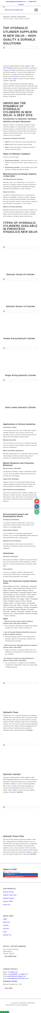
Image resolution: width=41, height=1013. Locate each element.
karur (4, 609)
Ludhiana (5, 603)
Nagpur (22, 599)
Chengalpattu (34, 607)
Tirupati (14, 588)
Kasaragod (30, 597)
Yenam (6, 616)
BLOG (5, 932)
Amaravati (16, 586)
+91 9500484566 (12, 974)
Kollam (34, 595)
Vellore (19, 605)
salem (15, 605)
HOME (5, 919)
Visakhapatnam (24, 586)
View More (29, 730)
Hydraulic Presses (8, 892)
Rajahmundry (21, 588)
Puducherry (28, 613)
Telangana (10, 609)
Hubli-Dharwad (14, 592)
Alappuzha (12, 597)
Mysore (31, 590)
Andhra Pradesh (7, 586)
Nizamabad (30, 609)
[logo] (17, 10)
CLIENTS (6, 925)
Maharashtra (6, 599)
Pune (17, 599)
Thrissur (29, 595)
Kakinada (28, 588)
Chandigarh (11, 601)
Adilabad (13, 611)
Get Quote (21, 4)
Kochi (17, 595)
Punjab (5, 601)
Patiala (11, 603)
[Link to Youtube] (33, 1007)
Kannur (18, 597)
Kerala (35, 592)
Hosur (5, 607)
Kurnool (34, 588)
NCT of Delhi (14, 613)
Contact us (15, 78)
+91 (19, 974)
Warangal (23, 609)
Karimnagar (6, 611)
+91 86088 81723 (32, 1)
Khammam (6, 613)
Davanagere (22, 592)
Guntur (5, 588)
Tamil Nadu (17, 603)
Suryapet (34, 611)
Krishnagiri (25, 605)
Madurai (5, 605)
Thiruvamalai (33, 605)
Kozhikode (23, 595)
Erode (10, 605)
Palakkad (5, 597)
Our (14, 843)
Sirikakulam (11, 590)
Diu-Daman (12, 616)
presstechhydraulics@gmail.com (14, 876)
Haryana (17, 601)
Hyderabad (16, 609)
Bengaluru (25, 590)
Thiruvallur (26, 607)
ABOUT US (6, 922)
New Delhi (21, 613)
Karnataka (19, 590)
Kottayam (23, 597)
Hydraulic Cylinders (8, 898)
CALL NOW (8, 988)
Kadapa (5, 590)
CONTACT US (7, 935)
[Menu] (35, 10)
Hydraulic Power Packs (10, 895)
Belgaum (29, 592)
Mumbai (13, 599)
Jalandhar (29, 601)
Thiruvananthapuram (9, 595)
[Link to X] (30, 1007)
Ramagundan (20, 611)
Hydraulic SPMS (8, 901)
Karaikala (35, 613)
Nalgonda (28, 611)
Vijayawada (33, 586)
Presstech (10, 68)
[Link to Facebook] (27, 1007)
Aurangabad (34, 599)
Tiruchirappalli (31, 603)
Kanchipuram (18, 607)
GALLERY (6, 928)
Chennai (23, 603)
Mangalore (6, 592)
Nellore (10, 588)
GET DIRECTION (10, 956)
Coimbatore (11, 607)
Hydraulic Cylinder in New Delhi (14, 16)
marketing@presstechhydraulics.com (15, 1)
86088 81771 (24, 974)
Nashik (27, 599)
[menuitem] (15, 1)
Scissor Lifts (6, 904)
